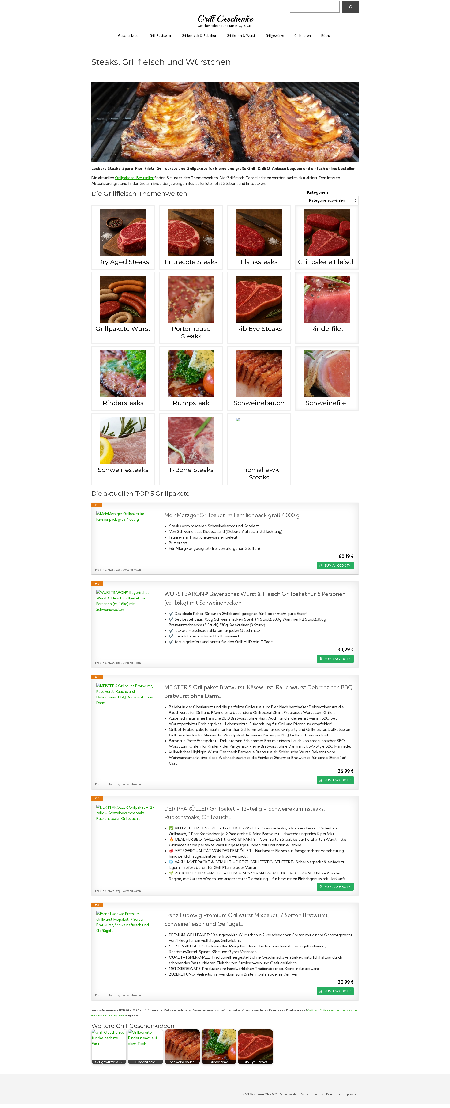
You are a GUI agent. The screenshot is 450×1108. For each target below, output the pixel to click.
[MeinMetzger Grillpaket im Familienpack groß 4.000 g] (125, 516)
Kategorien (317, 192)
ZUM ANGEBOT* (337, 565)
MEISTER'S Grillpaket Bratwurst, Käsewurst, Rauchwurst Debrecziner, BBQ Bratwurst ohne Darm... (258, 691)
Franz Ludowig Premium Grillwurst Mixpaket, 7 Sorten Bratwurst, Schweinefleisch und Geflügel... (246, 919)
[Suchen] (350, 7)
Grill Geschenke (225, 18)
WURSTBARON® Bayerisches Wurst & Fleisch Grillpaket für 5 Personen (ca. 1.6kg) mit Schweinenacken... (254, 598)
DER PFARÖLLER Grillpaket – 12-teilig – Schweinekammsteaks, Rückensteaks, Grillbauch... (244, 813)
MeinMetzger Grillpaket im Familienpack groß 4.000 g (232, 515)
